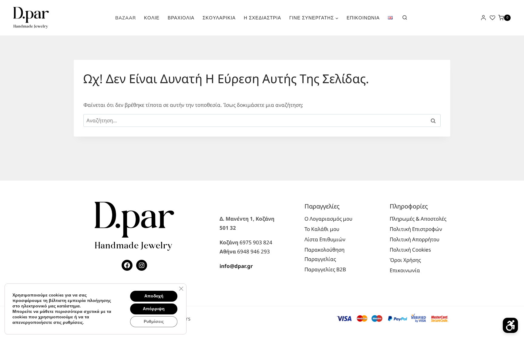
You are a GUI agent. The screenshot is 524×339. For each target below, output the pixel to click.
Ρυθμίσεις (154, 321)
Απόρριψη (154, 309)
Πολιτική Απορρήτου (414, 239)
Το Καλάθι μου (321, 228)
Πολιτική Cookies (410, 249)
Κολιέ (152, 18)
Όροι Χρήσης (405, 259)
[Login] (483, 18)
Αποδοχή (153, 296)
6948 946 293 (253, 251)
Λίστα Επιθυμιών (324, 239)
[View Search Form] (405, 17)
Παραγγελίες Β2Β (325, 269)
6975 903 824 (256, 242)
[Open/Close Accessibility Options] (510, 325)
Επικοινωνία (363, 18)
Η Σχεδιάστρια (262, 18)
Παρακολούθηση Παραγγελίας (324, 254)
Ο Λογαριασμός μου (328, 218)
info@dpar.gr (236, 266)
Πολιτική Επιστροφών (416, 228)
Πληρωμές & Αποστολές (418, 218)
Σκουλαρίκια (219, 18)
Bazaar (125, 18)
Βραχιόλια (181, 18)
